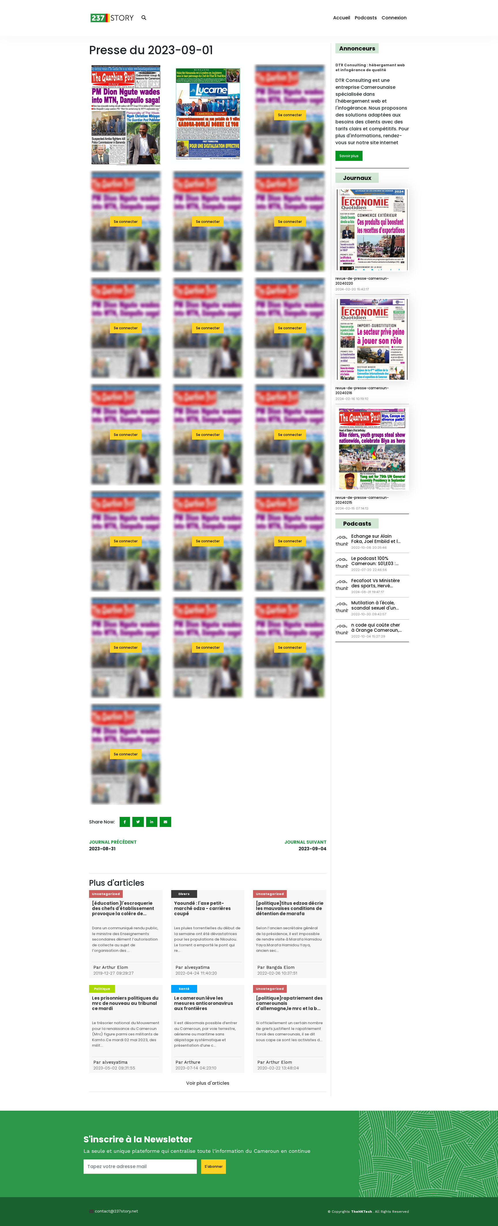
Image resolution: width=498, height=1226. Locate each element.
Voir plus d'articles (207, 1083)
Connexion (394, 17)
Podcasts (366, 17)
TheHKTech (362, 1212)
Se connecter (290, 114)
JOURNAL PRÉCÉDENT (113, 842)
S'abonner (213, 1166)
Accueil (341, 17)
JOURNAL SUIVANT (305, 842)
